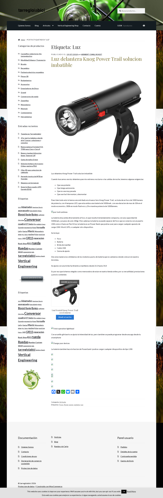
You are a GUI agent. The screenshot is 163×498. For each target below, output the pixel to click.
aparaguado (23, 210)
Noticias (57, 437)
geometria (28, 228)
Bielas (40, 211)
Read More (131, 491)
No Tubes (25, 234)
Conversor (32, 219)
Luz (82, 405)
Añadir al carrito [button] (64, 317)
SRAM (20, 252)
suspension (27, 252)
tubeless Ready (40, 256)
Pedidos (124, 447)
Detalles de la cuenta (129, 451)
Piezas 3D (25, 76)
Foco (61, 405)
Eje (35, 224)
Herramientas (26, 117)
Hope (34, 228)
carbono (41, 215)
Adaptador (26, 207)
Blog (37, 25)
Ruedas (23, 248)
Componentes (26, 113)
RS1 (29, 243)
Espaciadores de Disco (30, 88)
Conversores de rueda (29, 97)
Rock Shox (22, 243)
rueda (36, 243)
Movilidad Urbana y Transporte (33, 60)
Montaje (24, 109)
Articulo (62, 402)
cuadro (21, 224)
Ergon (43, 224)
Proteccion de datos (29, 468)
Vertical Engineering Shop (68, 25)
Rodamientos (26, 80)
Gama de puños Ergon (29, 160)
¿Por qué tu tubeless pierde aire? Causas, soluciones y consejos (31, 140)
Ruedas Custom (35, 249)
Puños (20, 238)
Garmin (21, 227)
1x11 (19, 207)
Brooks (23, 64)
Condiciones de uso (29, 456)
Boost (22, 214)
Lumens (77, 405)
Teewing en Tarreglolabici (31, 134)
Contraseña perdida (129, 456)
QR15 (29, 238)
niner (20, 234)
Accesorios (25, 84)
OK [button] (124, 492)
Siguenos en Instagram (30, 183)
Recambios (25, 68)
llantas (25, 231)
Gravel (23, 92)
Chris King (21, 220)
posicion (42, 234)
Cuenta (97, 25)
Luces (71, 405)
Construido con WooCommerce (49, 486)
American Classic (37, 207)
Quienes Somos (24, 25)
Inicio (23, 40)
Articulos (46, 25)
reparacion (39, 238)
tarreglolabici (26, 255)
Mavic (31, 231)
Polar (36, 234)
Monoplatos (26, 105)
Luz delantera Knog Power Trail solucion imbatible (96, 61)
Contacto (86, 25)
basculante (34, 211)
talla (33, 252)
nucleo (31, 234)
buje (28, 214)
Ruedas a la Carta (61, 446)
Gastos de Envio (127, 461)
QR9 (24, 238)
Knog (66, 405)
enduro (39, 224)
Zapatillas (25, 101)
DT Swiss (29, 224)
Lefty (20, 231)
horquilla (41, 227)
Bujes (34, 214)
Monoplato (39, 231)
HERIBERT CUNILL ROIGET (91, 54)
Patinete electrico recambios (32, 72)
